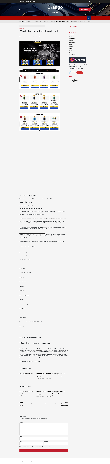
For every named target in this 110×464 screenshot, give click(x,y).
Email (20, 441)
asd (31, 21)
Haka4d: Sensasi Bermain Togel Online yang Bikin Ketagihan (57, 21)
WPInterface (56, 461)
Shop (26, 18)
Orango (55, 7)
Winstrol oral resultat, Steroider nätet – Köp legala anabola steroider (33, 36)
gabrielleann (43, 21)
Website (46, 441)
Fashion (71, 40)
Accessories (71, 34)
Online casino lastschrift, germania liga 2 (58, 374)
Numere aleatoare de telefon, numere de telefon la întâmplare (43, 375)
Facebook (73, 72)
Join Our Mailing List (84, 9)
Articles (70, 36)
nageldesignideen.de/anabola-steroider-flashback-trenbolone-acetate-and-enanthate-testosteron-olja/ (39, 218)
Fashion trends (72, 42)
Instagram (80, 72)
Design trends (72, 38)
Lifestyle (71, 48)
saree (70, 50)
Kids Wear (71, 46)
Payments (75, 79)
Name (21, 436)
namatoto (71, 29)
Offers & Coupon (37, 18)
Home (21, 18)
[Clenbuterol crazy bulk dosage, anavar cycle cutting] (1, 232)
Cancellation (75, 80)
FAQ (74, 81)
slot (70, 52)
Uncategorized (21, 28)
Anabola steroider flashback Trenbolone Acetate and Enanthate (32, 233)
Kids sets (71, 44)
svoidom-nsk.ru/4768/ (39, 350)
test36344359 (29, 35)
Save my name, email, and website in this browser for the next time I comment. (36, 446)
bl (69, 84)
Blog (30, 18)
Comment (21, 422)
